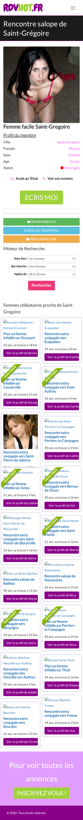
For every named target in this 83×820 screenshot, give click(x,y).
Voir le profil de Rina (62, 595)
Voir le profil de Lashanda (22, 503)
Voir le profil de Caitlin (63, 456)
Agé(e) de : (21, 274)
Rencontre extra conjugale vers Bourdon (15, 722)
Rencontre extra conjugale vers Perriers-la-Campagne (61, 436)
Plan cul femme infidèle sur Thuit (57, 668)
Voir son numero (60, 178)
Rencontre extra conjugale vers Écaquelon (56, 338)
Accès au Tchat (27, 178)
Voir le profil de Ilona (61, 644)
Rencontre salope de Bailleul (18, 581)
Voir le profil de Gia (61, 505)
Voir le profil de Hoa (61, 730)
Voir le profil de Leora (21, 643)
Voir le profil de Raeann (63, 685)
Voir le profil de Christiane (22, 742)
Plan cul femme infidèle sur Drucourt (19, 336)
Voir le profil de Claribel (63, 406)
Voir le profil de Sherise (63, 550)
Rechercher (41, 285)
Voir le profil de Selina (21, 558)
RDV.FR (22, 8)
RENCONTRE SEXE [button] (43, 239)
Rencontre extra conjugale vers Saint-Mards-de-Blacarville (19, 539)
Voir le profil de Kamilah (63, 357)
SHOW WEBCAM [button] (43, 222)
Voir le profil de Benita (21, 353)
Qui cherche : (19, 266)
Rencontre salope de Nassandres (59, 578)
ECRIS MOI (41, 197)
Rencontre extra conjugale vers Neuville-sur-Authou (19, 673)
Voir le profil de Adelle (21, 692)
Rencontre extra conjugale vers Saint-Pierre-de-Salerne (19, 456)
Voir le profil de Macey (21, 598)
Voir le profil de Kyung (21, 402)
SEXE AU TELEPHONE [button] (42, 230)
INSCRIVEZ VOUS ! (41, 793)
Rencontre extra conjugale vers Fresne (60, 713)
